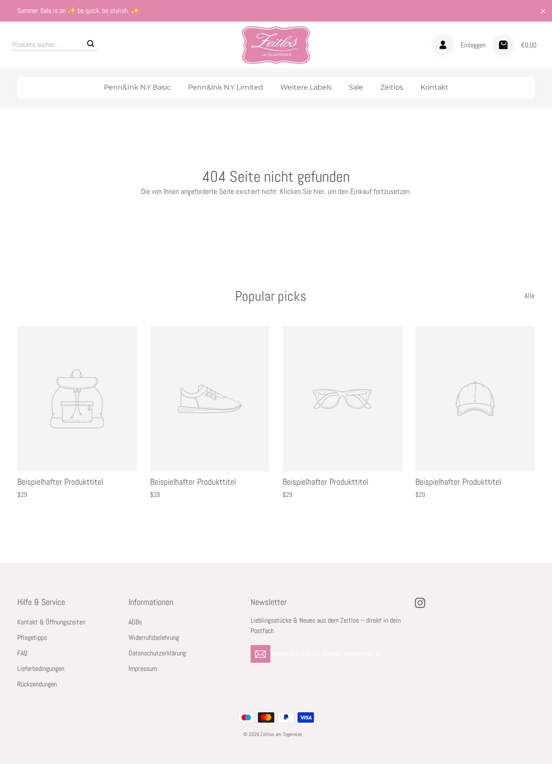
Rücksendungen (37, 684)
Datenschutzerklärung (157, 653)
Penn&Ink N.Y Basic (137, 87)
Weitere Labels (306, 87)
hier (319, 191)
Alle (529, 295)
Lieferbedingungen (40, 668)
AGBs (135, 622)
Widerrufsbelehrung (154, 637)
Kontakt (434, 87)
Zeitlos (391, 87)
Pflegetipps (32, 637)
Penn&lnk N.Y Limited (225, 87)
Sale (356, 87)
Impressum (143, 668)
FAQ (22, 653)
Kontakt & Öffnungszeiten (51, 622)
